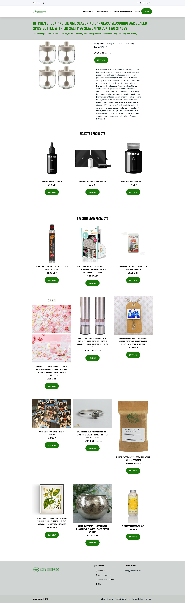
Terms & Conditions (122, 599)
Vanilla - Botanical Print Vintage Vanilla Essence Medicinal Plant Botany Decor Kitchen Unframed (52, 521)
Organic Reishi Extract (52, 181)
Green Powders (103, 11)
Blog (137, 11)
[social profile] (43, 3)
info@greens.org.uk (143, 3)
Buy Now (101, 60)
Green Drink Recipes (123, 11)
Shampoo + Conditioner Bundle (92, 181)
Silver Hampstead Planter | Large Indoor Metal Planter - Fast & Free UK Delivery (92, 529)
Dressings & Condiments (114, 43)
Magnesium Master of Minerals (133, 181)
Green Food (88, 11)
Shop (146, 11)
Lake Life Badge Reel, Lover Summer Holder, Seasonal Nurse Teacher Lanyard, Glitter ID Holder (133, 341)
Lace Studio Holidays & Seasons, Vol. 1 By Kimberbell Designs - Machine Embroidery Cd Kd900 (92, 269)
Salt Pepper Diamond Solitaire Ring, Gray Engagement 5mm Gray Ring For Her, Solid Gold (92, 434)
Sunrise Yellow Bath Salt (133, 526)
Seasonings (130, 43)
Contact (110, 599)
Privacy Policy (137, 599)
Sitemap (148, 599)
